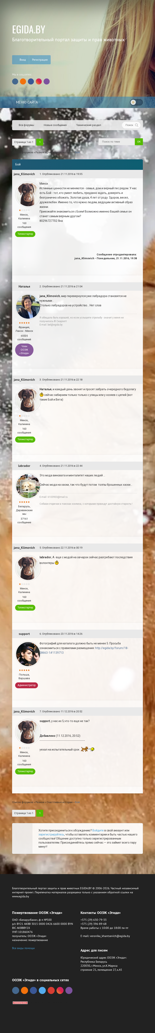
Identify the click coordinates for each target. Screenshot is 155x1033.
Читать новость (77, 560)
